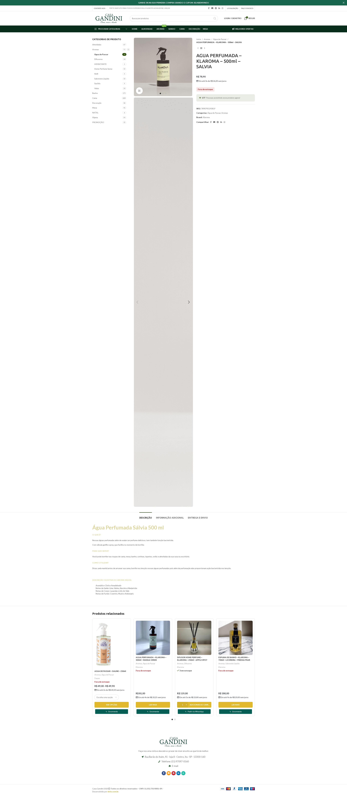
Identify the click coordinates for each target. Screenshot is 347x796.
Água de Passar (101, 54)
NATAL (95, 112)
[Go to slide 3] (165, 93)
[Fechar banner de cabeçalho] (343, 2)
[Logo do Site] (109, 18)
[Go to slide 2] (163, 93)
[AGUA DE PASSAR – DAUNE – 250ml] (111, 645)
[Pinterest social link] (216, 8)
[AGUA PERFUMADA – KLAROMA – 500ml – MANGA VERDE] (153, 638)
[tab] (145, 516)
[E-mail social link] (212, 8)
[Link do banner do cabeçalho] (173, 2)
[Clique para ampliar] (139, 90)
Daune (97, 678)
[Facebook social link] (209, 8)
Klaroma (206, 117)
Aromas (95, 49)
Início (198, 39)
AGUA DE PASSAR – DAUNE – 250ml (110, 671)
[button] (137, 302)
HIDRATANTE (100, 64)
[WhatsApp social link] (222, 8)
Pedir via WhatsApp (196, 711)
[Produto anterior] (198, 48)
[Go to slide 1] (160, 93)
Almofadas (96, 44)
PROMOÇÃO (98, 122)
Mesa (94, 108)
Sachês (97, 83)
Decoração (96, 103)
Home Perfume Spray (103, 69)
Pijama (95, 117)
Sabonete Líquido (101, 78)
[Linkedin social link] (219, 8)
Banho (95, 93)
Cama (94, 98)
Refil (96, 74)
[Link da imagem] (174, 741)
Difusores (98, 59)
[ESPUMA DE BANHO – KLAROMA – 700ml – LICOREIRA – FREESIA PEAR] (235, 638)
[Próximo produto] (204, 48)
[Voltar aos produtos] (201, 48)
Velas (96, 88)
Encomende (113, 711)
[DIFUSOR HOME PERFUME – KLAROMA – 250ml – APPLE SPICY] (194, 638)
